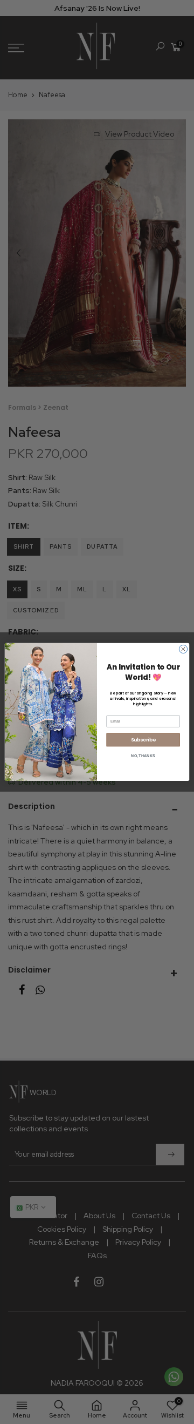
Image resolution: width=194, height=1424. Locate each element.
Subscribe (143, 740)
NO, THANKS (143, 756)
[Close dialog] (183, 649)
